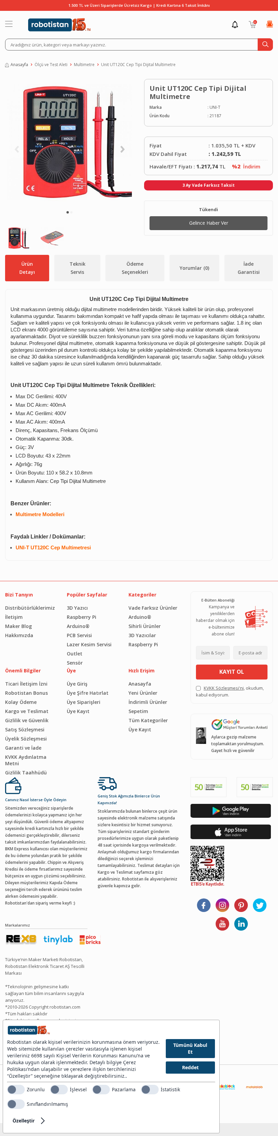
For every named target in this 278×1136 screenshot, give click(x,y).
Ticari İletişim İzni (26, 684)
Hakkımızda (19, 635)
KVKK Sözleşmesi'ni (224, 688)
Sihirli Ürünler (144, 626)
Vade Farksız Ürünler (152, 608)
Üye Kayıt (78, 711)
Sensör (75, 663)
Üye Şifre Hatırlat (87, 693)
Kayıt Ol (231, 671)
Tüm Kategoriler (148, 720)
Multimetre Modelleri (40, 514)
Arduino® (78, 626)
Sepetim (138, 711)
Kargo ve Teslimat (26, 711)
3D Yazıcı (77, 608)
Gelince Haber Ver (208, 223)
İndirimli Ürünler (147, 702)
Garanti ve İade (23, 748)
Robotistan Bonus (26, 693)
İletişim (14, 617)
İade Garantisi (249, 268)
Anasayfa (19, 64)
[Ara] (265, 44)
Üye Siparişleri (83, 702)
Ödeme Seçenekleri (135, 268)
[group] (69, 141)
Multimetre (84, 64)
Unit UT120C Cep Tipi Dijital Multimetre (138, 64)
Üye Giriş (77, 684)
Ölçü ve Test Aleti (51, 64)
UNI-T (215, 107)
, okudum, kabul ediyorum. (230, 691)
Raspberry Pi (81, 617)
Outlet (74, 653)
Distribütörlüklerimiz (30, 608)
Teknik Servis (77, 268)
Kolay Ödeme (21, 702)
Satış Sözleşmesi (24, 729)
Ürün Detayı (27, 268)
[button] (67, 212)
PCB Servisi (79, 635)
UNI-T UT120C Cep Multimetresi (53, 547)
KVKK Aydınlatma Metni (25, 760)
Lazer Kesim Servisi (89, 644)
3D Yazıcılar (142, 635)
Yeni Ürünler (142, 693)
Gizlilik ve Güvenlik (26, 720)
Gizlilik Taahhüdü (26, 772)
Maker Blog (18, 626)
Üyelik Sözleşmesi (26, 738)
